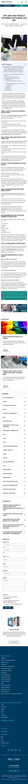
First (4, 547)
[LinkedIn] (19, 750)
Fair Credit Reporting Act (6, 685)
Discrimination (4, 664)
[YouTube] (16, 750)
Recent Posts (9, 87)
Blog (6, 24)
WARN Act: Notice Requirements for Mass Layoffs (13, 70)
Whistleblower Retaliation (10, 481)
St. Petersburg (4, 706)
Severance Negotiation (5, 681)
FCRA (4, 434)
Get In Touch (7, 5)
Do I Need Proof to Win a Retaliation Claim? (13, 514)
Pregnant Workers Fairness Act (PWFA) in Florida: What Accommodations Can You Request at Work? (13, 507)
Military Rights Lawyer (5, 689)
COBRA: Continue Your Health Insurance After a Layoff (14, 67)
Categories (9, 86)
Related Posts (9, 79)
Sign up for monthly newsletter (11, 597)
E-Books (2, 740)
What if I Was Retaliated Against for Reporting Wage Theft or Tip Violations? (13, 526)
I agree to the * (13, 604)
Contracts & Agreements (6, 679)
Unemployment (7, 469)
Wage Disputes (4, 672)
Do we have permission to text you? (12, 600)
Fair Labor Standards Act (6, 674)
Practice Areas (5, 656)
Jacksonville (3, 715)
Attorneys (4, 731)
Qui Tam (5, 458)
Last (4, 552)
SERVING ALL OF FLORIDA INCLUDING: (11, 702)
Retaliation (3, 658)
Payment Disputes (8, 450)
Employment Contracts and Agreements (10, 425)
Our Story (4, 729)
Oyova (14, 780)
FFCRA (4, 438)
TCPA (4, 465)
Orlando (2, 711)
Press (4, 454)
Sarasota (3, 709)
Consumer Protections (9, 405)
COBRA (4, 401)
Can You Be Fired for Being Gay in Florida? (14, 80)
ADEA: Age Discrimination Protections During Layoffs (14, 71)
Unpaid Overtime (7, 473)
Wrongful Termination (14, 24)
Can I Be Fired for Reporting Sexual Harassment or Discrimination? (12, 532)
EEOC (4, 417)
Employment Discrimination (10, 430)
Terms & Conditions (5, 742)
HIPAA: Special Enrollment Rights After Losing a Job (14, 69)
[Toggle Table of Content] (24, 65)
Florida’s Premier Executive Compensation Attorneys (11, 693)
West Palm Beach (4, 717)
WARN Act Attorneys (5, 691)
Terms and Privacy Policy (15, 604)
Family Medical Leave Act (6, 668)
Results (3, 745)
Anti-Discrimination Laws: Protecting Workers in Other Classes (13, 75)
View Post (5, 350)
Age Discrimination (8, 397)
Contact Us (9, 88)
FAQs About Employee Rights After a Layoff (12, 78)
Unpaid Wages (6, 477)
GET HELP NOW (14, 642)
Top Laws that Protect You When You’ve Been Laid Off (13, 66)
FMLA (4, 442)
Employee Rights (7, 421)
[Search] (18, 2)
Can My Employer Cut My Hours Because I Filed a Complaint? (11, 520)
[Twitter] (12, 750)
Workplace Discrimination (10, 485)
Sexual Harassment (5, 662)
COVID (4, 409)
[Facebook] (8, 750)
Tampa (2, 704)
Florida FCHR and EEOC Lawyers (7, 666)
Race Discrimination (8, 462)
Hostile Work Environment (10, 446)
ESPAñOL (21, 5)
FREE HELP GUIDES (8, 90)
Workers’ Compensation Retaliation (8, 660)
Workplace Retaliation (9, 489)
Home (2, 24)
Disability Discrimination (10, 413)
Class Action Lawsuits (5, 687)
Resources (4, 734)
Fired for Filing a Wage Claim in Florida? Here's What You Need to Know (16, 84)
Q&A (2, 738)
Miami (2, 713)
